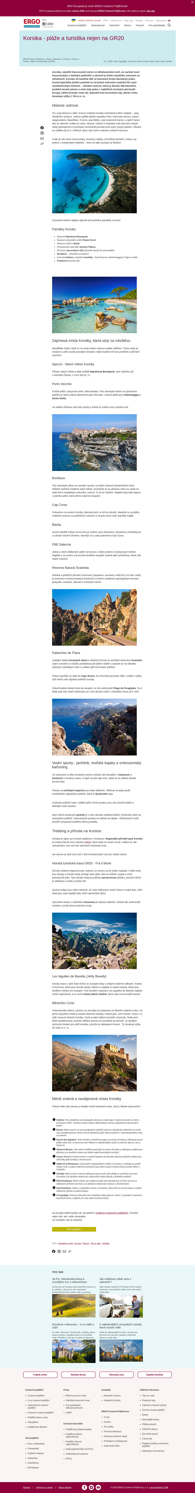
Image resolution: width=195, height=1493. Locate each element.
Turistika (168, 61)
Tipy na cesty (148, 1395)
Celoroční (114, 25)
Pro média (109, 1427)
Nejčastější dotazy (150, 1419)
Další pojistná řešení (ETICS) (79, 1449)
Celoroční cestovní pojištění (41, 1412)
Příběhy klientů (149, 1424)
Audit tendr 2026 (111, 1446)
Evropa (145, 61)
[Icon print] (42, 149)
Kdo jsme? (149, 21)
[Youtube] (98, 1487)
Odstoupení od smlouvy (153, 1451)
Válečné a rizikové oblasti (154, 1405)
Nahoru (26, 1487)
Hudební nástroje (36, 1453)
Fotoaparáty (33, 1448)
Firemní (140, 25)
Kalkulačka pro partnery (77, 1454)
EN (169, 21)
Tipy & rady (159, 61)
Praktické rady (148, 1400)
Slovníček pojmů (150, 1434)
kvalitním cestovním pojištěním (112, 1213)
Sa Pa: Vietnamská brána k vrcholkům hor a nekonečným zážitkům (69, 1282)
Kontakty (139, 21)
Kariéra (107, 1422)
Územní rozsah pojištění (153, 1410)
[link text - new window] (42, 127)
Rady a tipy (128, 21)
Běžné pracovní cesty (76, 1395)
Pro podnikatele (157, 25)
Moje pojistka (161, 21)
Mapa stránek (65, 1487)
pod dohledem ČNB (159, 1487)
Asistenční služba (112, 1400)
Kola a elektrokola (36, 1444)
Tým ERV (122, 61)
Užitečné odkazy (150, 1429)
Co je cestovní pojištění (38, 1400)
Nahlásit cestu (116, 21)
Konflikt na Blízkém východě (89, 21)
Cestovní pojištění (76, 25)
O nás (106, 1417)
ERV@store (33, 1468)
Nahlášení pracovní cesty (78, 1400)
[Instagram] (91, 1487)
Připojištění (33, 1422)
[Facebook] (84, 1487)
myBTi (69, 1412)
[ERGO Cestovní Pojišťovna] (38, 23)
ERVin (105, 21)
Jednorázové (98, 25)
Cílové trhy (147, 1439)
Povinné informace (113, 1431)
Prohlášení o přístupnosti (115, 1441)
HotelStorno (33, 1463)
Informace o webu (44, 1487)
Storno (127, 25)
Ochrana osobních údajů (115, 1436)
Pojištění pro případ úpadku (79, 1429)
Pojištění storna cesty (38, 1417)
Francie (151, 61)
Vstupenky (33, 1458)
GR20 (88, 842)
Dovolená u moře (134, 61)
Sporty (145, 1415)
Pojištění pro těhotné (37, 1427)
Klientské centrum (112, 1395)
